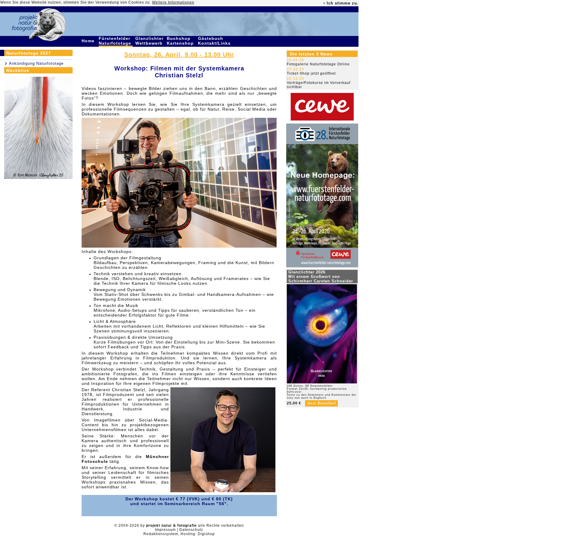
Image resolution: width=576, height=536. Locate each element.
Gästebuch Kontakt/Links (215, 41)
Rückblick (17, 70)
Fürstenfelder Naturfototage (116, 41)
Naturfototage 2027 (28, 53)
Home (89, 40)
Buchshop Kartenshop (181, 41)
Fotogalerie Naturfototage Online (318, 64)
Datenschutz (191, 530)
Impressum (165, 530)
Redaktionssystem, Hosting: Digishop (179, 534)
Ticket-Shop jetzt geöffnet (311, 73)
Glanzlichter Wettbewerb (149, 41)
